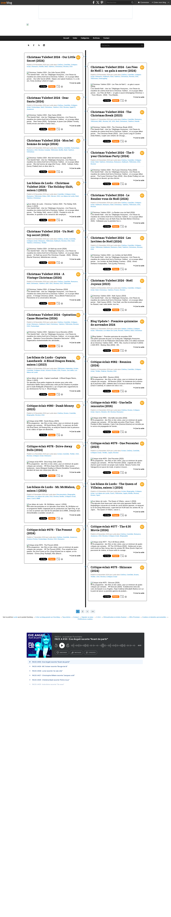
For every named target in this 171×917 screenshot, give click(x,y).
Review (66, 66)
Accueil (66, 38)
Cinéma (60, 65)
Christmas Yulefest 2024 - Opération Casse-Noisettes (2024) (51, 316)
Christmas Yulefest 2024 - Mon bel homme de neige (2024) (50, 142)
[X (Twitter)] (97, 2)
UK (110, 121)
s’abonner (63, 652)
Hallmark (57, 241)
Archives (96, 38)
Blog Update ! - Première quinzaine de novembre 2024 (114, 323)
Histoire (104, 412)
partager (77, 652)
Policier (104, 371)
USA (71, 66)
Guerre (97, 412)
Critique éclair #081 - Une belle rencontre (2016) (111, 404)
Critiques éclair (70, 194)
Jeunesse (30, 109)
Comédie (67, 65)
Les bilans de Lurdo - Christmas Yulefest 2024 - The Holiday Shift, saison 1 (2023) (50, 186)
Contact (106, 38)
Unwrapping (103, 78)
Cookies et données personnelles (154, 617)
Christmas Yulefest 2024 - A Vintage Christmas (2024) (45, 275)
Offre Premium (134, 617)
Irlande (137, 121)
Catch (33, 498)
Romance (35, 66)
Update (123, 329)
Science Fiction (51, 370)
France (63, 370)
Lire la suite (75, 83)
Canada (47, 150)
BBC (100, 121)
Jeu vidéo (70, 370)
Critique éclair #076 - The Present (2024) (49, 531)
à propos (92, 652)
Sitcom (53, 196)
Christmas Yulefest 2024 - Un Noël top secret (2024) (50, 233)
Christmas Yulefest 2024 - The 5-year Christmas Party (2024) (113, 154)
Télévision (54, 150)
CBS (48, 196)
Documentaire (62, 494)
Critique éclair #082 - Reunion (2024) (111, 363)
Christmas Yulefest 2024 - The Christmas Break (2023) (111, 113)
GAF (47, 283)
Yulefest (51, 66)
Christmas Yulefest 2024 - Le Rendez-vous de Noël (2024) (110, 197)
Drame (66, 413)
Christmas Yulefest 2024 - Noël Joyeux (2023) (112, 282)
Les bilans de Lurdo (68, 196)
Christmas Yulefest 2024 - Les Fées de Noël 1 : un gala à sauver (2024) (114, 68)
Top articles (66, 617)
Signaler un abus (87, 617)
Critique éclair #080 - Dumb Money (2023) (50, 407)
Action (66, 239)
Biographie (31, 415)
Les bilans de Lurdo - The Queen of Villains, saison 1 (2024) (114, 485)
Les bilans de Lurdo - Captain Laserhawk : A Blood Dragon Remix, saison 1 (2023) (51, 361)
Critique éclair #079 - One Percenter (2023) (115, 445)
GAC (51, 283)
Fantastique (36, 107)
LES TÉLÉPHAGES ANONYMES (90, 24)
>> (93, 611)
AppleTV (72, 107)
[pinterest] (101, 2)
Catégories (85, 38)
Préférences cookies (85, 619)
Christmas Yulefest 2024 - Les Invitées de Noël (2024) (111, 239)
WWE (38, 498)
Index (75, 38)
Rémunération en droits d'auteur (115, 617)
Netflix (41, 66)
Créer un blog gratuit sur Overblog (47, 617)
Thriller (44, 243)
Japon (110, 453)
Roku (44, 196)
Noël (46, 66)
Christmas (59, 66)
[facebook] (93, 2)
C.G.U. (98, 617)
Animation (69, 368)
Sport (29, 498)
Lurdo (15, 617)
